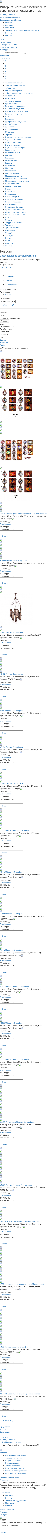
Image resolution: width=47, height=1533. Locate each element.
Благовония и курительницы (17, 108)
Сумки (8, 217)
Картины (9, 155)
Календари (10, 150)
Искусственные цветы (14, 1468)
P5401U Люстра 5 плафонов (12, 710)
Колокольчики (11, 160)
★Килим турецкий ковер (15, 85)
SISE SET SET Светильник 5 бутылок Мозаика (19, 1221)
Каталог (3, 1452)
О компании (10, 25)
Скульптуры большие (14, 207)
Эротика (8, 245)
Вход (2, 39)
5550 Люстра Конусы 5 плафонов (14, 1059)
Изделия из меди (12, 144)
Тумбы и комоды (12, 227)
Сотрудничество (33, 30)
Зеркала (8, 134)
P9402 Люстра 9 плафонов (11, 674)
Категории (4, 55)
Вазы (7, 116)
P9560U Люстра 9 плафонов (12, 913)
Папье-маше (10, 191)
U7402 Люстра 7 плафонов (11, 747)
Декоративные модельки (15, 121)
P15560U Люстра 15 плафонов (13, 560)
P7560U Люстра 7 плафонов (12, 1023)
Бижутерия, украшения (15, 106)
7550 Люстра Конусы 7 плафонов (14, 986)
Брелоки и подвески (13, 113)
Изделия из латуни (13, 142)
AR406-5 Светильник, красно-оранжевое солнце (20, 1393)
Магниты (9, 168)
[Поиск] (25, 53)
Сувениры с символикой (15, 212)
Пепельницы (10, 194)
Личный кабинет (7, 1509)
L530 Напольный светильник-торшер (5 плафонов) (22, 1284)
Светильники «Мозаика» (15, 1455)
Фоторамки (10, 230)
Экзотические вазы (13, 1465)
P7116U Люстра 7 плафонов (12, 950)
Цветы (8, 238)
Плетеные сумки (12, 196)
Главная (8, 22)
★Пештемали (11, 88)
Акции (9, 280)
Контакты (9, 35)
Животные (9, 132)
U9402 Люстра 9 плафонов (11, 632)
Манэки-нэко (10, 170)
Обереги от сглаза (13, 186)
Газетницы (9, 119)
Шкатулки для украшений (16, 1470)
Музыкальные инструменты (17, 181)
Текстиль (9, 225)
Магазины (9, 27)
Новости (8, 32)
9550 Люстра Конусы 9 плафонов (14, 830)
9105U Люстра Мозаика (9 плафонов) (16, 1184)
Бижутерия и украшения (15, 1473)
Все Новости (5, 267)
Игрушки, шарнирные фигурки (18, 137)
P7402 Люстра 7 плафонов (11, 783)
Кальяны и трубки (12, 152)
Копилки (8, 163)
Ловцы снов (10, 165)
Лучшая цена (13, 1477)
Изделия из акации (13, 139)
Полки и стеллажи (13, 201)
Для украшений (11, 129)
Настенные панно (12, 1463)
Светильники (10, 204)
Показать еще (8, 1420)
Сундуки (8, 220)
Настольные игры (12, 183)
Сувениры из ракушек (14, 209)
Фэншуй (8, 232)
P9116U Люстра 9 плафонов (12, 872)
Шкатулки (9, 243)
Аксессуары (10, 98)
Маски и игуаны (12, 173)
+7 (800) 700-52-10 (8, 14)
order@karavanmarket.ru (10, 1442)
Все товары (5, 58)
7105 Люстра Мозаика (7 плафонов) (15, 1346)
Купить (4, 536)
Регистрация (5, 41)
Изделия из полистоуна (15, 147)
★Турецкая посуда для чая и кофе (20, 93)
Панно (8, 188)
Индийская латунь (13, 1460)
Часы (7, 240)
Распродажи (12, 284)
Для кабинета (11, 124)
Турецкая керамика (13, 1457)
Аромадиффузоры (13, 100)
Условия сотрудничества (15, 30)
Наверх (3, 1531)
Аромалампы (11, 103)
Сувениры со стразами (15, 214)
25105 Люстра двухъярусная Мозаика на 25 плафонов (23, 513)
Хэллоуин (9, 235)
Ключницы (9, 157)
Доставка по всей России (10, 19)
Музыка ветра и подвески (16, 178)
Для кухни (9, 126)
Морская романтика (13, 176)
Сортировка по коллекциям (15, 347)
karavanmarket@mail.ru (10, 17)
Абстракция (10, 95)
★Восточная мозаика (14, 82)
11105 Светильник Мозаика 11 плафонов (17, 1122)
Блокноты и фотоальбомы (16, 111)
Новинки (10, 276)
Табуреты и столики (13, 222)
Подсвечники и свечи (14, 199)
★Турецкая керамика (14, 90)
